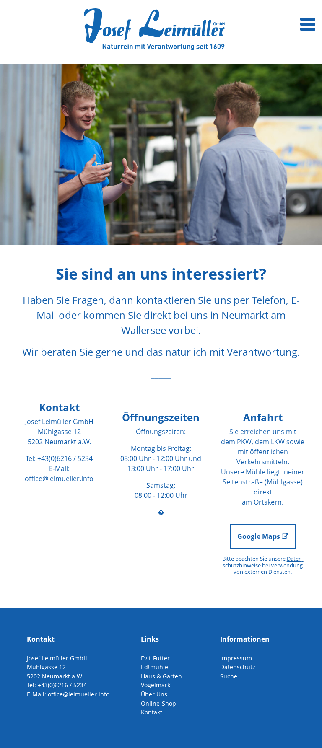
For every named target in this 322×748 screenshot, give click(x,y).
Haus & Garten (161, 676)
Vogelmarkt (156, 685)
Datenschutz (237, 667)
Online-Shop (158, 703)
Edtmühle (154, 667)
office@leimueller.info (59, 478)
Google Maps (259, 536)
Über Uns (154, 694)
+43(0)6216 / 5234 (65, 458)
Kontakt (151, 712)
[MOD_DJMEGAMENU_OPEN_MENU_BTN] (307, 24)
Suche (228, 676)
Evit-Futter (155, 658)
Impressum (236, 658)
